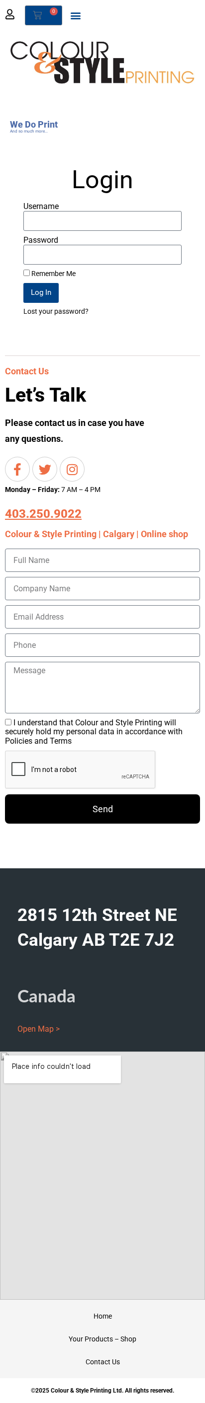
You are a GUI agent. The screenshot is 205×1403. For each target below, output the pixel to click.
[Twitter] (44, 469)
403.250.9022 (43, 514)
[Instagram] (72, 469)
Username (41, 206)
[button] (75, 15)
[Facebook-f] (17, 469)
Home (103, 1316)
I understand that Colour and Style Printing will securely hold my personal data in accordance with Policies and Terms (94, 732)
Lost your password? (56, 311)
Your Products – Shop (102, 1339)
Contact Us (103, 1362)
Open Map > (38, 1029)
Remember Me (53, 274)
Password (40, 240)
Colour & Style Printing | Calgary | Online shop (96, 534)
